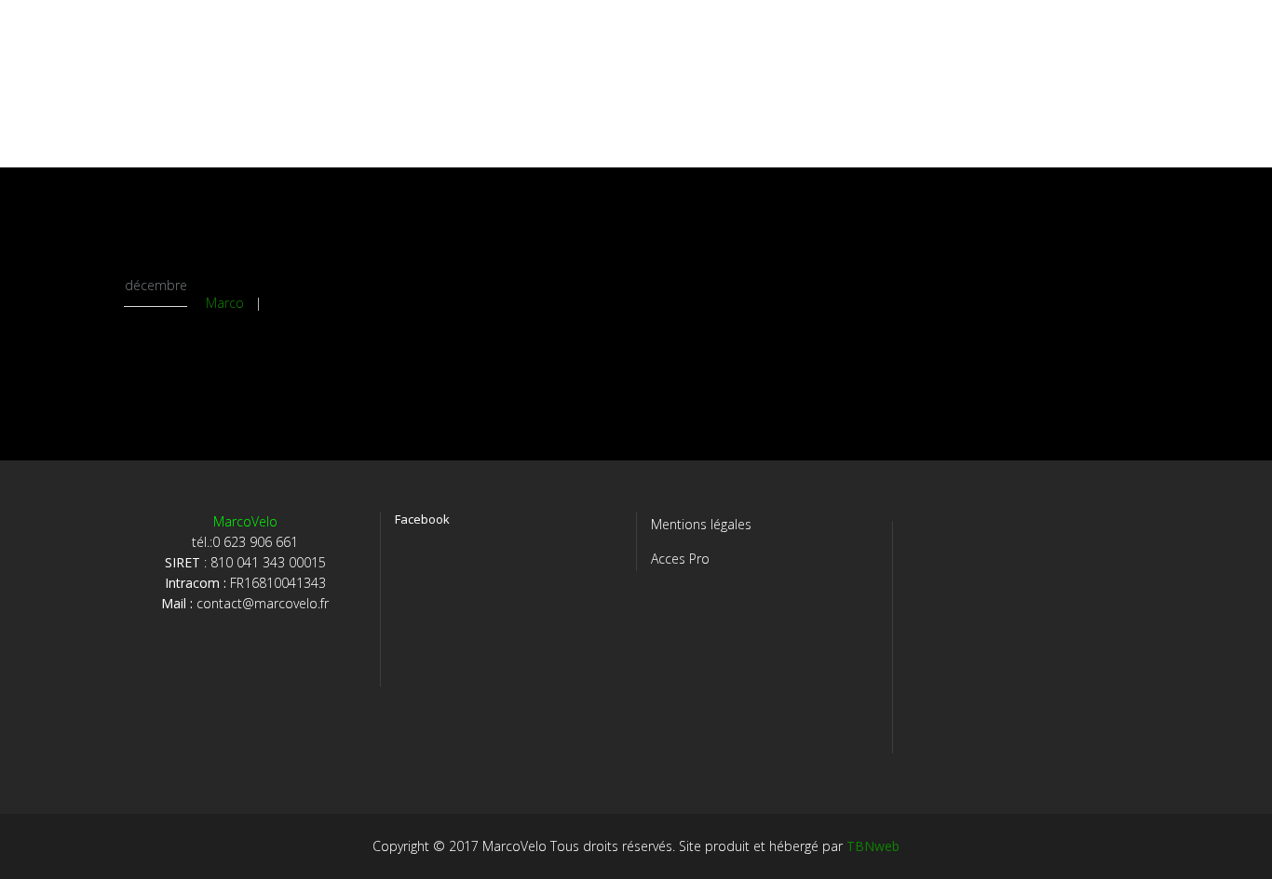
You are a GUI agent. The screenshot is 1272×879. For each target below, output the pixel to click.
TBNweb (873, 846)
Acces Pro (680, 558)
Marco (225, 303)
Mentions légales (701, 524)
